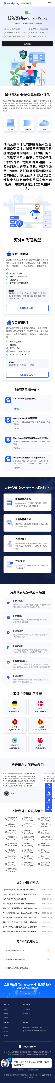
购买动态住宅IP (27, 308)
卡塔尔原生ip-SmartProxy (29, 819)
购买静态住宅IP (27, 374)
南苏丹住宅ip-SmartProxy (12, 870)
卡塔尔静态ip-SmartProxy (46, 819)
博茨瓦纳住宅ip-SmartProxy (13, 844)
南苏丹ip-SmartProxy (11, 864)
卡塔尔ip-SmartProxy (11, 825)
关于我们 (6, 1031)
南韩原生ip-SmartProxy (11, 851)
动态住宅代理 (26, 1009)
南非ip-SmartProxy (45, 851)
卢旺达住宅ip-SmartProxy (29, 825)
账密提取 (6, 1013)
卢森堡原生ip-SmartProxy (12, 838)
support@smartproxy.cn (33, 1027)
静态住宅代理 (26, 1013)
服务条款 (6, 1035)
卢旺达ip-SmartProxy (28, 832)
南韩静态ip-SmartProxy (45, 844)
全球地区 (6, 1017)
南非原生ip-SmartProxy (28, 857)
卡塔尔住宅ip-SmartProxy (12, 819)
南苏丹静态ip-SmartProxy (29, 864)
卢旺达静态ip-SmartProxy (12, 832)
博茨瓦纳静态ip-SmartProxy (29, 838)
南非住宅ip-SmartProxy (45, 857)
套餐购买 (6, 1009)
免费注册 (27, 993)
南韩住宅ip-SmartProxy (28, 851)
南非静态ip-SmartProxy (11, 857)
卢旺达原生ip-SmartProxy (46, 825)
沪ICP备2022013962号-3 (33, 1075)
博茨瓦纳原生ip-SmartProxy (46, 838)
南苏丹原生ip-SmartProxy (46, 864)
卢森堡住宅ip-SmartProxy (46, 832)
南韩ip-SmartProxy (28, 844)
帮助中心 (6, 1027)
